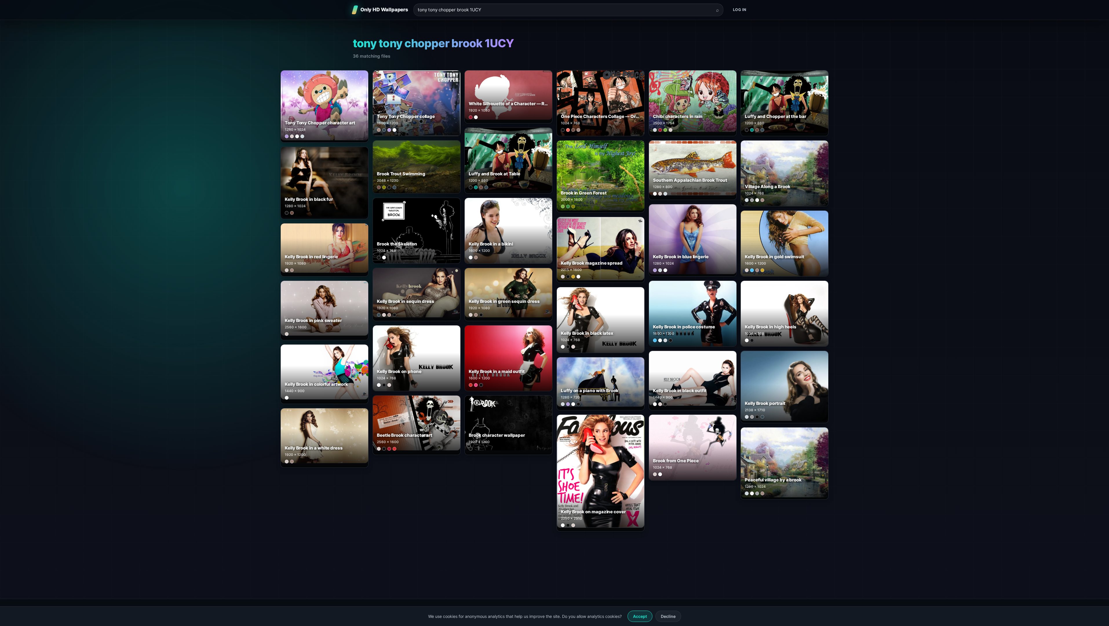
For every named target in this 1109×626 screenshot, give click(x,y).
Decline (668, 616)
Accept (640, 616)
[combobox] (565, 10)
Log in (740, 9)
